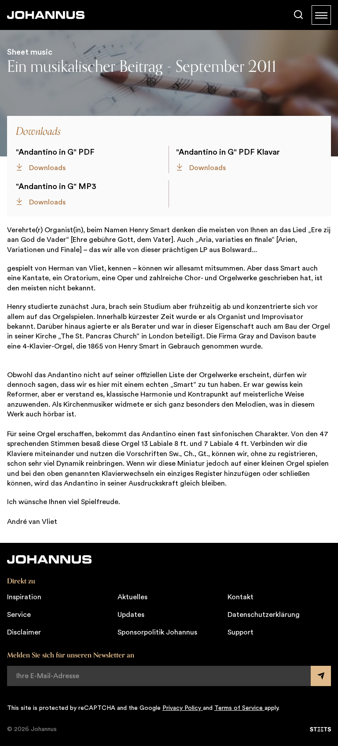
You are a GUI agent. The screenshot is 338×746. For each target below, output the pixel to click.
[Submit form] (321, 676)
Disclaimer (24, 632)
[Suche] (298, 15)
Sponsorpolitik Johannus (157, 632)
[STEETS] (320, 729)
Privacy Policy (182, 708)
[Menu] (321, 15)
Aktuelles (132, 597)
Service (19, 614)
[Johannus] (45, 15)
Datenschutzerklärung (264, 614)
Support (241, 632)
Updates (131, 614)
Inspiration (24, 597)
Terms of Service (239, 708)
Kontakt (241, 597)
